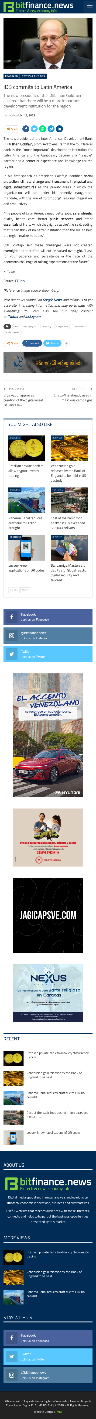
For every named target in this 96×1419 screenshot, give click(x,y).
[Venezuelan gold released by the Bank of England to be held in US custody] (69, 448)
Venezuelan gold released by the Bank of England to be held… (54, 1074)
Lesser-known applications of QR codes (54, 1132)
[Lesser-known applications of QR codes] (26, 548)
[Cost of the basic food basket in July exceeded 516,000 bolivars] (69, 500)
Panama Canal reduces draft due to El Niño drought (56, 1094)
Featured (11, 76)
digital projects (30, 326)
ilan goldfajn (62, 326)
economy (46, 326)
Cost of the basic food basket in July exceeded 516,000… (57, 1114)
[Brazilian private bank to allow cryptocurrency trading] (26, 448)
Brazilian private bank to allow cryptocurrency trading (58, 1054)
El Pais (20, 280)
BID (16, 326)
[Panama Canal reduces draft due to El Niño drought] (26, 500)
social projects (12, 332)
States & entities (33, 76)
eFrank (58, 1411)
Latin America (79, 326)
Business (15, 437)
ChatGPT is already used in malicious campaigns (73, 398)
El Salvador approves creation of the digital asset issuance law (23, 400)
